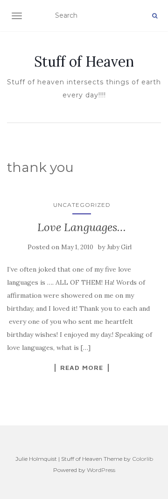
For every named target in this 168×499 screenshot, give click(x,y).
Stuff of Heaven (84, 61)
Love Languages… (81, 227)
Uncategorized (82, 204)
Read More (81, 367)
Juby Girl (119, 247)
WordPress (101, 469)
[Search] (154, 16)
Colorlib (142, 458)
